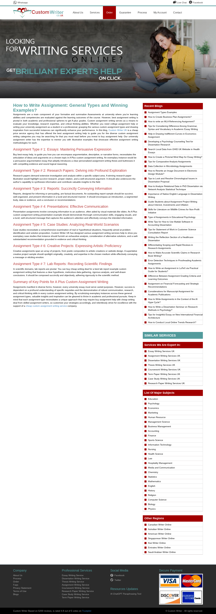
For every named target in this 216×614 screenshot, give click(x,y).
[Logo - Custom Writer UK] (39, 12)
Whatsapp (23, 2)
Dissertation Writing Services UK (164, 360)
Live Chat (182, 2)
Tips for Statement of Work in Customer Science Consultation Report (172, 231)
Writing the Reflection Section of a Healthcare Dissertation (170, 239)
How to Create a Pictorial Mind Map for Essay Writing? (175, 157)
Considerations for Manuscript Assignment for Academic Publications (171, 293)
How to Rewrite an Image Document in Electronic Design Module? (172, 172)
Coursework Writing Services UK (164, 369)
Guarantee (125, 12)
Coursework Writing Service (75, 588)
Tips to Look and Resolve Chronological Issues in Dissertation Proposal (172, 180)
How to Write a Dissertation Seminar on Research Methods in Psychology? (173, 308)
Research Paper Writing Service (78, 591)
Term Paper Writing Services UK (164, 374)
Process (142, 12)
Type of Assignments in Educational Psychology (171, 217)
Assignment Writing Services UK (164, 356)
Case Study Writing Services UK (164, 378)
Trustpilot (86, 611)
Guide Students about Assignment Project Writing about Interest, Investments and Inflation (172, 203)
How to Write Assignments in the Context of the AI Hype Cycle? (172, 301)
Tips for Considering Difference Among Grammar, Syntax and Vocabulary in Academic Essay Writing (173, 127)
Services (95, 12)
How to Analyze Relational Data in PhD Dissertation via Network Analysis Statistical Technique (175, 188)
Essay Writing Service (72, 575)
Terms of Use (19, 591)
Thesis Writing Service (73, 581)
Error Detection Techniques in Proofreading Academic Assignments (174, 262)
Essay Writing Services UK (161, 351)
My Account (160, 12)
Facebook (198, 2)
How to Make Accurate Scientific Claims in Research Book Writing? (174, 254)
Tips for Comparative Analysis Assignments (169, 161)
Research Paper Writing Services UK (166, 383)
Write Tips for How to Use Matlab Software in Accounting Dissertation (170, 223)
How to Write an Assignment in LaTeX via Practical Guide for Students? (173, 270)
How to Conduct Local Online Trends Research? (172, 322)
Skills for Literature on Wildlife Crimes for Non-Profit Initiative (173, 211)
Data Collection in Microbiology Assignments (170, 166)
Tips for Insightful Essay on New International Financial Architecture (175, 316)
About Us (78, 12)
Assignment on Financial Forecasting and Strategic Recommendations (173, 285)
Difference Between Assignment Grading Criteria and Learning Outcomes (174, 277)
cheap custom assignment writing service (46, 306)
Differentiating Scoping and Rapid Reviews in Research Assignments (170, 246)
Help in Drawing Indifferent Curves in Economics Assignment (172, 135)
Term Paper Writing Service (75, 597)
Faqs (15, 585)
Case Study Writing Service (75, 594)
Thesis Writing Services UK (161, 365)
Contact (177, 12)
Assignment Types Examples (162, 112)
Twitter (117, 580)
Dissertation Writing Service (75, 578)
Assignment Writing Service (75, 585)
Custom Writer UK (118, 130)
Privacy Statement (22, 588)
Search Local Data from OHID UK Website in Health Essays (174, 151)
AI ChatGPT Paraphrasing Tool (125, 594)
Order (109, 12)
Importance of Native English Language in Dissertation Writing (175, 195)
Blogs (16, 594)
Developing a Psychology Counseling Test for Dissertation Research (170, 143)
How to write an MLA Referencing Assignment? (171, 121)
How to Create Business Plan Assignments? (170, 117)
